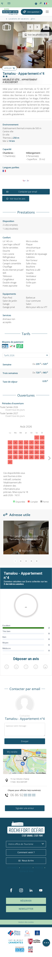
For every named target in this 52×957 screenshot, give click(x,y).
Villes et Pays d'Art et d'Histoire (30, 949)
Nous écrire (28, 860)
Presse (39, 868)
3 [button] (26, 561)
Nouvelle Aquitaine (34, 941)
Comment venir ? (26, 852)
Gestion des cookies (26, 922)
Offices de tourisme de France (14, 933)
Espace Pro (27, 871)
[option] (26, 538)
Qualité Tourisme (27, 933)
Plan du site (19, 918)
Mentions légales (31, 918)
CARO (19, 949)
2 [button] (21, 561)
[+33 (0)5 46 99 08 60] (2, 3)
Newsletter (26, 908)
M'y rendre (12, 751)
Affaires (12, 868)
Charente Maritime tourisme (16, 941)
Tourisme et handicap (37, 933)
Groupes (26, 868)
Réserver (26, 900)
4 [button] (31, 561)
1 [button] (15, 561)
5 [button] (37, 561)
